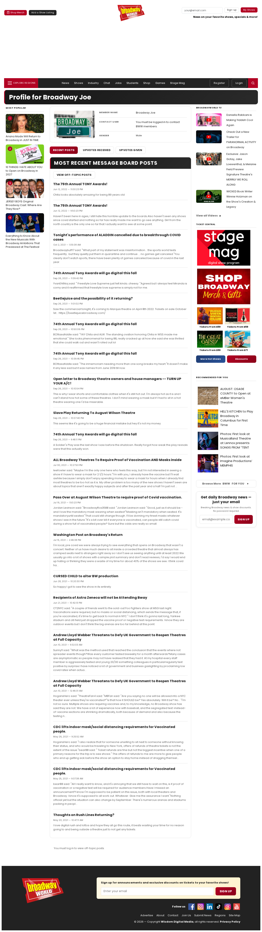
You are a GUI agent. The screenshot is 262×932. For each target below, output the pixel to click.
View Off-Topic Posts (74, 175)
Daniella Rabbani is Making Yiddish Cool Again (239, 120)
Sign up (244, 519)
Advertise (146, 915)
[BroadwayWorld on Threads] (227, 906)
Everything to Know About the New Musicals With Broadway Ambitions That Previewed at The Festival (23, 232)
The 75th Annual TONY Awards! (80, 184)
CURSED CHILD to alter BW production (85, 576)
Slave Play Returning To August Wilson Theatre (94, 412)
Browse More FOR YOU (223, 484)
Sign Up (226, 891)
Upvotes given (130, 150)
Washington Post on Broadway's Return (88, 534)
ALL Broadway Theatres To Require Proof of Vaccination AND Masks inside (117, 460)
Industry (93, 83)
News (65, 83)
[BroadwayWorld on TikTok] (218, 906)
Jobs (118, 83)
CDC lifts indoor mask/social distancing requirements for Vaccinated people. (114, 729)
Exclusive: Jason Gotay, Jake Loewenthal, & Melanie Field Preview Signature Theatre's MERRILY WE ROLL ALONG (241, 169)
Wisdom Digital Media (177, 922)
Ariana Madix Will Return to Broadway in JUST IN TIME (23, 129)
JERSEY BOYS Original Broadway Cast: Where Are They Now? (24, 196)
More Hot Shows (210, 359)
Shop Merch (17, 12)
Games (160, 83)
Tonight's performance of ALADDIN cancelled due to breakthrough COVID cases (117, 237)
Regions (220, 915)
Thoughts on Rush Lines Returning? (83, 815)
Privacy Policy (230, 922)
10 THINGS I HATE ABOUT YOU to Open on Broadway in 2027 (24, 161)
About (160, 915)
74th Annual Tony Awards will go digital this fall (95, 273)
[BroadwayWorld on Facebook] (191, 906)
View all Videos (207, 216)
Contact (173, 915)
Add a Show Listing (42, 12)
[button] (253, 83)
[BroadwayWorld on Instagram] (200, 906)
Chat (107, 83)
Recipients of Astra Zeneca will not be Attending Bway (100, 597)
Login (239, 83)
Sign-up (232, 9)
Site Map (234, 915)
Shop (146, 83)
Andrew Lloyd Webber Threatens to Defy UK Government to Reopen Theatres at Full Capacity (119, 637)
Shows (78, 83)
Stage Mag (177, 83)
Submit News (202, 915)
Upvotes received (97, 150)
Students (132, 83)
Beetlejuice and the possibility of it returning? (93, 298)
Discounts (241, 359)
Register (219, 83)
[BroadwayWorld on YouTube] (236, 906)
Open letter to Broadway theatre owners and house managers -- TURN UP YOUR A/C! (117, 381)
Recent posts (64, 150)
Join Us (186, 915)
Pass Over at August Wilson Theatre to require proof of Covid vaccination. (117, 497)
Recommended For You (212, 377)
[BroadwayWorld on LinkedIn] (209, 906)
